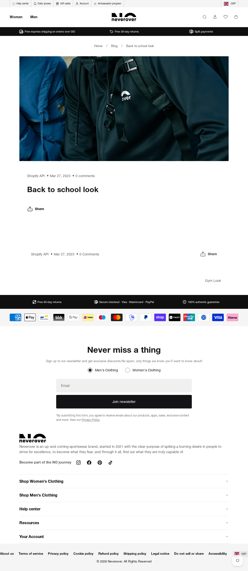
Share (39, 209)
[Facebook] (89, 462)
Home (98, 46)
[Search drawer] (204, 17)
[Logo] (124, 17)
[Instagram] (78, 462)
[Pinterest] (99, 462)
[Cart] (236, 17)
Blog (114, 46)
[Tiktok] (110, 462)
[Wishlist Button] (225, 17)
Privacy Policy (91, 420)
